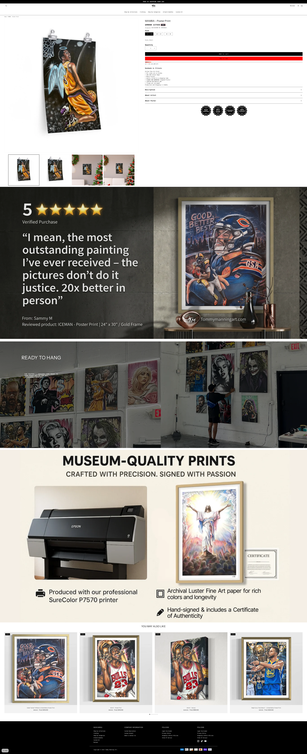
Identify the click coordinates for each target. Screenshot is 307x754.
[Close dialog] (164, 356)
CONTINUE (153, 394)
